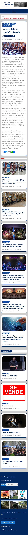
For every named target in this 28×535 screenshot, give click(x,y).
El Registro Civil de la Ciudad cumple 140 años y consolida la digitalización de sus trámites (13, 214)
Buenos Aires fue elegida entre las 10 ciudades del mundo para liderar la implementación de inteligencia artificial (13, 338)
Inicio (3, 16)
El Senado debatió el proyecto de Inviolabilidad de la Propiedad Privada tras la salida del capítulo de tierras (13, 306)
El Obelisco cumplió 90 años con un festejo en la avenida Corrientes (12, 246)
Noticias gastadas (7, 406)
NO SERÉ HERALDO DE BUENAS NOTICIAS (12, 462)
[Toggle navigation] (14, 11)
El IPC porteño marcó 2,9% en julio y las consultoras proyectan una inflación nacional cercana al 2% (14, 182)
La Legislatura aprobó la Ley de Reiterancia (14, 18)
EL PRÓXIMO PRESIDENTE (10, 432)
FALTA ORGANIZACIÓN (9, 376)
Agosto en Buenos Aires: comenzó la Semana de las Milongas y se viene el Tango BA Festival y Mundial (13, 277)
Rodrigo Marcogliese (7, 39)
